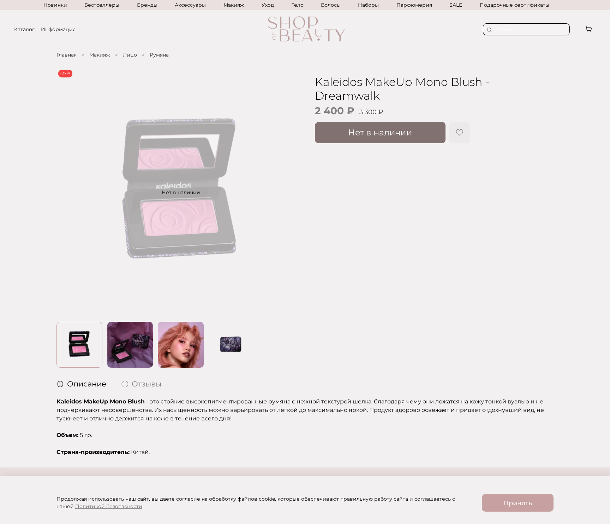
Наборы (368, 5)
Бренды (147, 5)
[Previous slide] (66, 192)
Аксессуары (190, 5)
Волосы (331, 5)
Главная (66, 55)
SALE (455, 5)
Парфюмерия (414, 5)
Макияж (233, 5)
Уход (268, 5)
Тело (298, 5)
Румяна (159, 55)
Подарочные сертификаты (514, 5)
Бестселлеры (101, 5)
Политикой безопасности (108, 506)
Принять (517, 503)
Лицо (130, 55)
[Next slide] (295, 192)
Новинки (55, 5)
